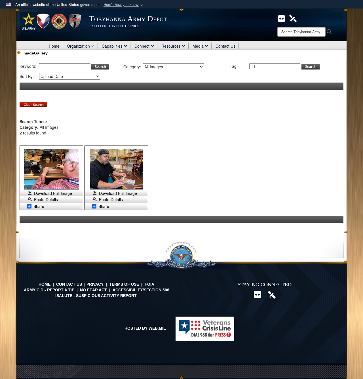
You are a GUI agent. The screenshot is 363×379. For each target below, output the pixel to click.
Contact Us (225, 46)
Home (54, 46)
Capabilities (112, 46)
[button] (124, 5)
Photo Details (46, 199)
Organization (78, 46)
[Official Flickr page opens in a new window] (281, 18)
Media (198, 46)
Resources (171, 46)
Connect (141, 46)
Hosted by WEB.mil (145, 328)
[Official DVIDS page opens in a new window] (293, 18)
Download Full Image (53, 193)
